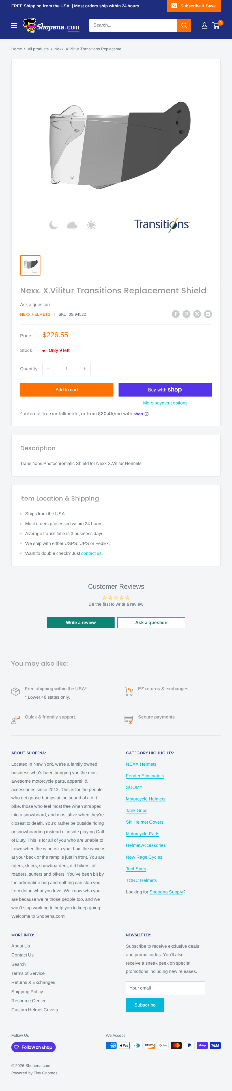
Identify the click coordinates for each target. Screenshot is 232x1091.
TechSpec (136, 868)
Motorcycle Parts (142, 833)
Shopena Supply (166, 891)
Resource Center (28, 1000)
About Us (20, 945)
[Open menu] (14, 25)
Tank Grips (136, 810)
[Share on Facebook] (176, 313)
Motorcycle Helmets (146, 798)
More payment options (165, 403)
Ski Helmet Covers (145, 822)
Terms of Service (28, 973)
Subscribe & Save (198, 5)
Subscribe (145, 1005)
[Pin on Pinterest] (186, 313)
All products (38, 49)
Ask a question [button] (151, 622)
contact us (91, 553)
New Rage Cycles (144, 857)
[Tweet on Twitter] (197, 313)
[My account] (204, 25)
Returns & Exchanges (33, 982)
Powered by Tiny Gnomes (34, 1073)
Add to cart (66, 389)
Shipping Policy (27, 991)
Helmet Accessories (146, 845)
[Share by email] (208, 313)
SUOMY (134, 787)
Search (18, 964)
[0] (216, 25)
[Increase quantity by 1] (84, 369)
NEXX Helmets (35, 314)
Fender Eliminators (145, 775)
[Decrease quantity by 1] (49, 369)
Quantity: (29, 368)
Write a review (81, 622)
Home (16, 49)
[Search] (184, 25)
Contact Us (22, 955)
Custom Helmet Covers (34, 1009)
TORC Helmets (141, 880)
